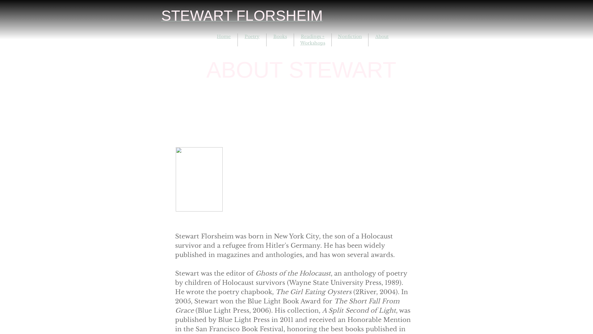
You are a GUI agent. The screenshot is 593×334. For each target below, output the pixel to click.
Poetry (252, 36)
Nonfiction (350, 36)
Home (224, 36)
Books (280, 36)
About (382, 36)
